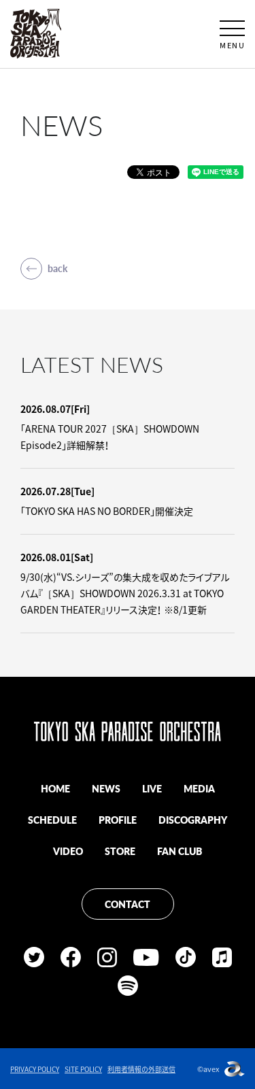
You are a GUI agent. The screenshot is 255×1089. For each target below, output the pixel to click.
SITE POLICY (83, 1069)
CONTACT (127, 904)
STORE (120, 851)
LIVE (152, 788)
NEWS (106, 788)
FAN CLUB (179, 851)
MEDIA (199, 788)
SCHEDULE (52, 819)
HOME (55, 788)
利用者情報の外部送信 (141, 1069)
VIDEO (68, 851)
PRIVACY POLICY (34, 1069)
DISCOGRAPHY (192, 819)
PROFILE (118, 819)
